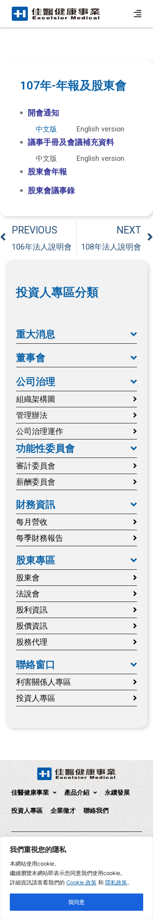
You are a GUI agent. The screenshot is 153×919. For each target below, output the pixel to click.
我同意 (76, 902)
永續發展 (117, 792)
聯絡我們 (96, 810)
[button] (76, 334)
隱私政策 (116, 882)
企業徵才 (63, 810)
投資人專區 (27, 810)
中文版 (46, 129)
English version (100, 129)
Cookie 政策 (81, 882)
